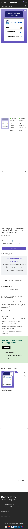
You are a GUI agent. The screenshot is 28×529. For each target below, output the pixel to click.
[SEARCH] (25, 6)
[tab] (9, 280)
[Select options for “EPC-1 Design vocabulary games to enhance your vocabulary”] (25, 375)
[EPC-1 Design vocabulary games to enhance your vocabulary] (20, 425)
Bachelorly (14, 2)
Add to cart (14, 248)
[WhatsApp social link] (9, 254)
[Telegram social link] (12, 254)
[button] (2, 63)
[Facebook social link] (6, 254)
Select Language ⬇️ (7, 241)
